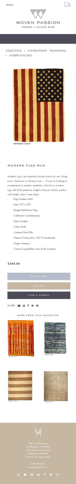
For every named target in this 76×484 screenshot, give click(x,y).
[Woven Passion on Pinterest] (32, 474)
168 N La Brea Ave (38, 443)
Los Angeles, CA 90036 (38, 446)
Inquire (38, 286)
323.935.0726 (38, 463)
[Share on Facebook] (29, 306)
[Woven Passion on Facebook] (44, 474)
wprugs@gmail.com (38, 467)
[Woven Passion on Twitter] (51, 474)
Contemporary (37, 50)
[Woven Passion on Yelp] (18, 474)
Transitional (58, 50)
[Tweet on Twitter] (33, 306)
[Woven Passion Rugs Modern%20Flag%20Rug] (20, 306)
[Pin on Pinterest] (38, 306)
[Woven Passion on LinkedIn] (38, 474)
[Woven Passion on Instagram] (57, 474)
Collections (14, 50)
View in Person (38, 295)
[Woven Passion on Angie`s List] (25, 474)
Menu (10, 5)
